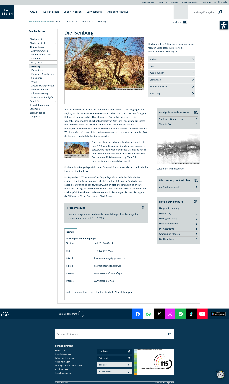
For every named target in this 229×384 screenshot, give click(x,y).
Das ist (51, 11)
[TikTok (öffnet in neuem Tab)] (191, 314)
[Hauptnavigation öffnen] (181, 12)
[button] (223, 2)
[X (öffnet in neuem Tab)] (159, 314)
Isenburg (102, 21)
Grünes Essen (87, 21)
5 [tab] (136, 375)
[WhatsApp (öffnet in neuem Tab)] (148, 314)
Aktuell (34, 11)
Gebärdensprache (190, 2)
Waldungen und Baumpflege (81, 238)
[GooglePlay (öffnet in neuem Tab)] (218, 314)
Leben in (73, 11)
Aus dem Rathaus (117, 11)
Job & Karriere (148, 2)
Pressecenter (61, 350)
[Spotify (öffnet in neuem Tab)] (180, 314)
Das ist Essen (71, 21)
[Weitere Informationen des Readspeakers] (185, 22)
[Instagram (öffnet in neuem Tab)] (170, 314)
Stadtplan (162, 2)
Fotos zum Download (64, 358)
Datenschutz (160, 383)
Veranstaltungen (62, 361)
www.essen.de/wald (104, 280)
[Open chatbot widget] (220, 375)
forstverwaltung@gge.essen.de (109, 258)
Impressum (170, 383)
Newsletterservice (63, 354)
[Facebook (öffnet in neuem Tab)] (137, 314)
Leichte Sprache (209, 2)
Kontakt (174, 2)
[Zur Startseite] (7, 11)
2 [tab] (136, 364)
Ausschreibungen (63, 373)
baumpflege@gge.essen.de (107, 265)
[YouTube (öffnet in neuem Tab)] (202, 314)
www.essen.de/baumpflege (108, 273)
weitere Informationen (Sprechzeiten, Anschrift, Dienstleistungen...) (100, 292)
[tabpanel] (154, 363)
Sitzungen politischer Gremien (68, 365)
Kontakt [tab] (70, 231)
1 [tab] (136, 360)
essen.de (56, 21)
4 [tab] (136, 371)
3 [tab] (136, 367)
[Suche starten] (169, 334)
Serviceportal (94, 11)
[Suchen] (220, 12)
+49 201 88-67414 (103, 243)
